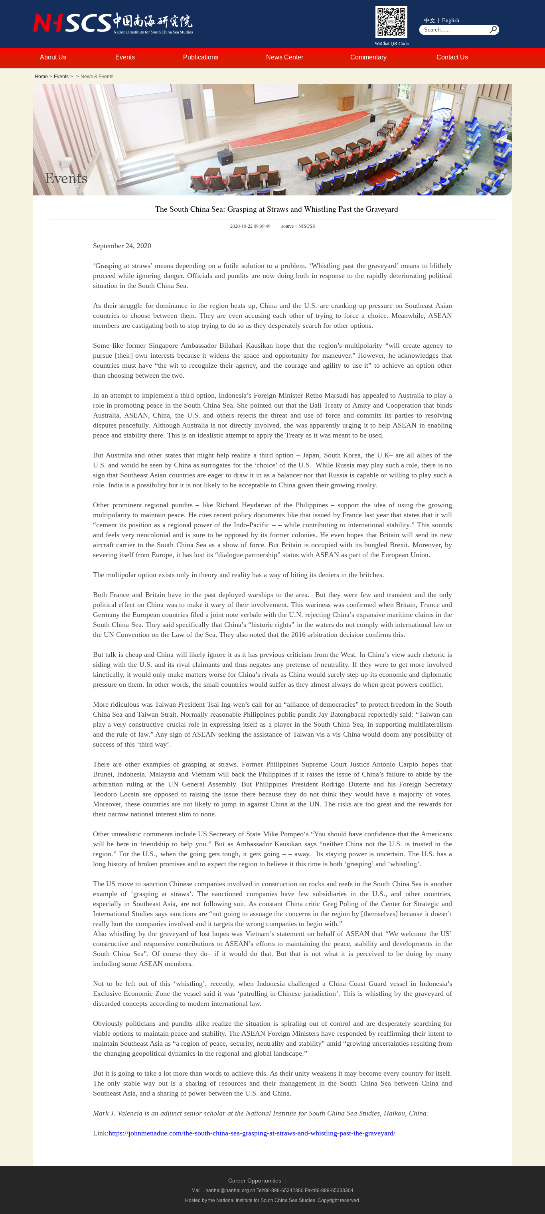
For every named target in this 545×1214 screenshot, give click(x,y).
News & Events (97, 76)
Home (41, 76)
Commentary (368, 57)
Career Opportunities (254, 1180)
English (450, 20)
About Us (53, 57)
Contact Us (452, 57)
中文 (429, 20)
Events (125, 57)
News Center (284, 57)
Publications (200, 57)
